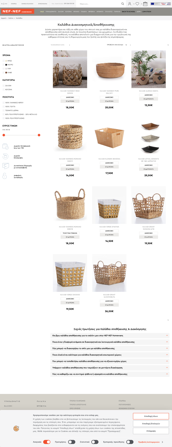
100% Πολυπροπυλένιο (14, 118)
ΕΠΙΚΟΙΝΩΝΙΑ (42, 3)
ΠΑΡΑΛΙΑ (117, 11)
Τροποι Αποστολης (78, 404)
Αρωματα (100, 11)
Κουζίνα (8, 89)
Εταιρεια (122, 401)
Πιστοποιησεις (125, 404)
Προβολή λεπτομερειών (149, 442)
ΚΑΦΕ (10, 72)
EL (2, 4)
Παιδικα (84, 11)
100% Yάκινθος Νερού (14, 102)
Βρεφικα (92, 11)
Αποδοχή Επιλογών (151, 424)
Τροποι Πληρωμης (77, 401)
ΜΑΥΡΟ (10, 65)
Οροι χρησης (75, 408)
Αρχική (3, 18)
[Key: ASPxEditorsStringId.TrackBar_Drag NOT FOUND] (4, 135)
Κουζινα (68, 11)
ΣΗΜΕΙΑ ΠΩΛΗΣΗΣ (27, 3)
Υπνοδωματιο (51, 11)
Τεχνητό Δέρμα (12, 110)
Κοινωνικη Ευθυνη (126, 408)
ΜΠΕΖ (10, 61)
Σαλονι (61, 11)
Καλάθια (19, 18)
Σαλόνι (10, 18)
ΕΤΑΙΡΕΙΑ (13, 3)
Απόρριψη (151, 431)
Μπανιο (76, 11)
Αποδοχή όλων (151, 416)
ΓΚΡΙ (9, 68)
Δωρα (139, 11)
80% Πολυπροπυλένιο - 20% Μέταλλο (21, 114)
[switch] (71, 442)
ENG (6, 3)
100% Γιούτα (10, 106)
